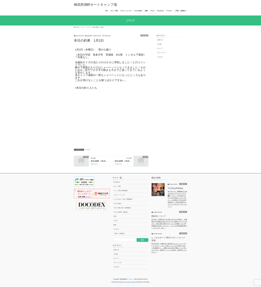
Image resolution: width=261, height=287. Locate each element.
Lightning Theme (130, 282)
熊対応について (158, 216)
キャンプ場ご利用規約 (120, 190)
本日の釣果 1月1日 (98, 161)
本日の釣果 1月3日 (122, 161)
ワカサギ (144, 35)
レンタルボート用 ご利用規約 (122, 199)
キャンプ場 (117, 186)
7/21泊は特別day (175, 188)
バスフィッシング (119, 195)
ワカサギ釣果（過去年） (121, 212)
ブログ (115, 220)
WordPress (121, 282)
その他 (159, 44)
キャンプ (160, 48)
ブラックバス (161, 52)
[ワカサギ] (81, 160)
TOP (114, 216)
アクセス (116, 229)
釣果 (114, 225)
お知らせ (160, 40)
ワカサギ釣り (117, 203)
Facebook (116, 182)
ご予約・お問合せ (119, 233)
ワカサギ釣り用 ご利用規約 (122, 208)
